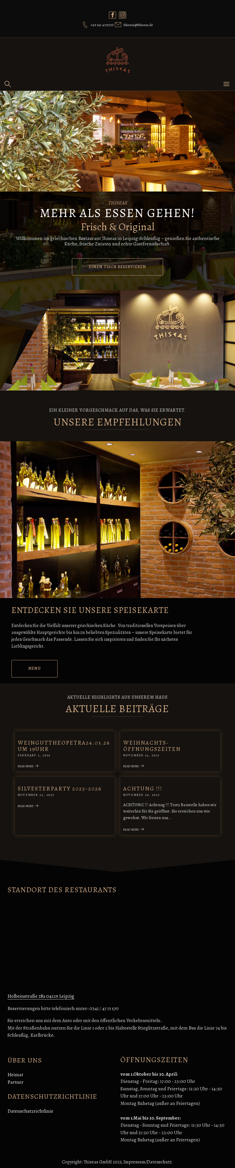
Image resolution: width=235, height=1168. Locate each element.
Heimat (15, 1074)
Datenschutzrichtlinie (30, 1111)
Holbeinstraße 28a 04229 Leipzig (40, 996)
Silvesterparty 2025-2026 (59, 788)
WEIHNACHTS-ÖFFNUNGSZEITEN (152, 746)
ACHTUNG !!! (142, 788)
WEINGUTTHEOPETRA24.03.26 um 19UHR (64, 746)
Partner (15, 1082)
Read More (26, 766)
